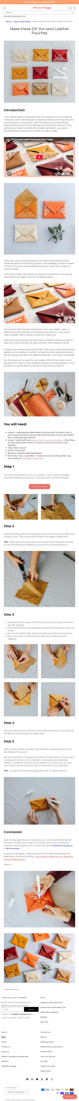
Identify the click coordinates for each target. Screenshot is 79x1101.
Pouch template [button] (39, 486)
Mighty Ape (38, 458)
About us (5, 1052)
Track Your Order (47, 1066)
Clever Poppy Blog (22, 21)
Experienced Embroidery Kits (53, 1007)
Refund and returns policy (51, 1047)
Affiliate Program (8, 1066)
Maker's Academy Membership (14, 1056)
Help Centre (45, 1071)
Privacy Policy (46, 1052)
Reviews (5, 1061)
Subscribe (31, 1009)
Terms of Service (47, 1056)
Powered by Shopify (28, 1100)
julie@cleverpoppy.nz (62, 845)
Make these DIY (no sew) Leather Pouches (52, 21)
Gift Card (44, 1022)
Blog (3, 1037)
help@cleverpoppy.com (15, 16)
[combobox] (39, 13)
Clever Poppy (16, 1100)
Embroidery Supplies (49, 1012)
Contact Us (6, 1047)
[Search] (73, 13)
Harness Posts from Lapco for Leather (47, 440)
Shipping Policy (47, 1042)
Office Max (26, 458)
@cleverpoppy (13, 848)
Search (43, 1037)
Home (8, 21)
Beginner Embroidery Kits (51, 1002)
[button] (4, 8)
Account (44, 1061)
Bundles (43, 1017)
